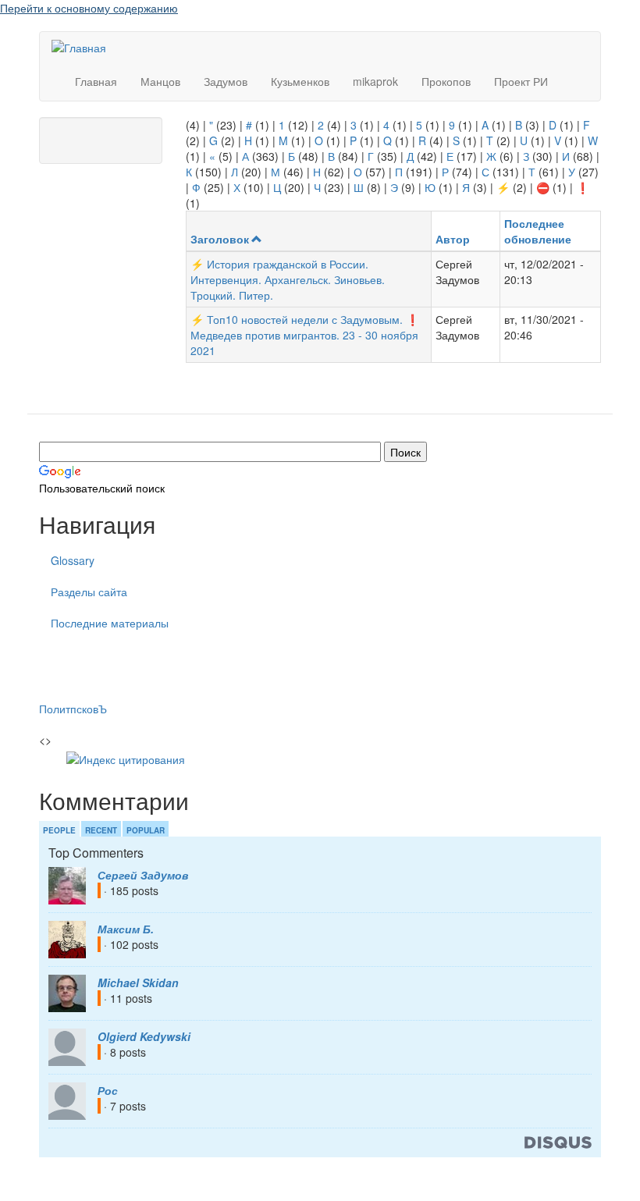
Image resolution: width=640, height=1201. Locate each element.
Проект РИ (521, 81)
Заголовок (219, 239)
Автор (453, 239)
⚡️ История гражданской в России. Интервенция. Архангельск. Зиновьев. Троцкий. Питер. (287, 279)
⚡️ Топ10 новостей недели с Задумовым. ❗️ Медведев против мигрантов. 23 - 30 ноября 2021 (304, 334)
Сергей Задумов (143, 875)
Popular (145, 830)
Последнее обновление (537, 231)
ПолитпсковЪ (73, 708)
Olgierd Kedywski (144, 1036)
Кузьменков (300, 81)
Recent (101, 830)
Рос (108, 1090)
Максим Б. (126, 928)
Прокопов (446, 81)
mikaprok (375, 81)
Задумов (225, 81)
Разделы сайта (89, 591)
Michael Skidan (138, 982)
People (59, 830)
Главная (96, 81)
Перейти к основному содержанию (89, 8)
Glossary (72, 560)
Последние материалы (110, 623)
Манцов (160, 81)
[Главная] (85, 46)
